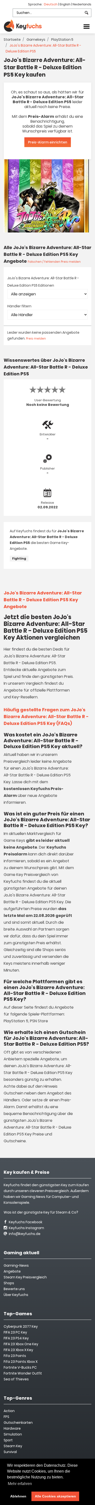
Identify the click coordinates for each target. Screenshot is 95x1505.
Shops (9, 1283)
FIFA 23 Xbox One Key (21, 1344)
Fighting (19, 558)
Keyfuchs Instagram (26, 1227)
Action (9, 1410)
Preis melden (36, 338)
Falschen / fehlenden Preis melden (54, 262)
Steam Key (13, 1446)
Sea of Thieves (16, 1379)
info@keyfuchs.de (24, 1233)
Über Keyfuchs (16, 1294)
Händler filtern (19, 306)
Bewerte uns (14, 1288)
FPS (6, 1416)
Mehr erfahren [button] (20, 1484)
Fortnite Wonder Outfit (23, 1373)
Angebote (12, 1271)
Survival (10, 1451)
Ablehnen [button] (18, 1496)
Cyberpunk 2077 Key (21, 1326)
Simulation (13, 1434)
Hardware (12, 1428)
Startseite (12, 39)
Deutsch (51, 4)
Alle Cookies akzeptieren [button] (55, 1496)
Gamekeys (36, 39)
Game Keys (14, 840)
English (65, 4)
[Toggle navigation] (86, 26)
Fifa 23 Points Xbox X (21, 1361)
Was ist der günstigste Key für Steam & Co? (41, 1212)
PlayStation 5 (62, 39)
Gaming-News (16, 1265)
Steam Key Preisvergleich (25, 1277)
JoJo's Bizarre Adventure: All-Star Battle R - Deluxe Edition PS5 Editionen (43, 282)
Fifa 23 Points (15, 1355)
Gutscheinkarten (18, 1422)
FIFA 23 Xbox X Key (18, 1349)
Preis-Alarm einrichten (47, 142)
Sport (8, 1440)
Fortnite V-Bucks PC (20, 1367)
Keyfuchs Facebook (25, 1222)
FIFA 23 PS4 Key (16, 1338)
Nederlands (82, 4)
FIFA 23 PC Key (15, 1332)
